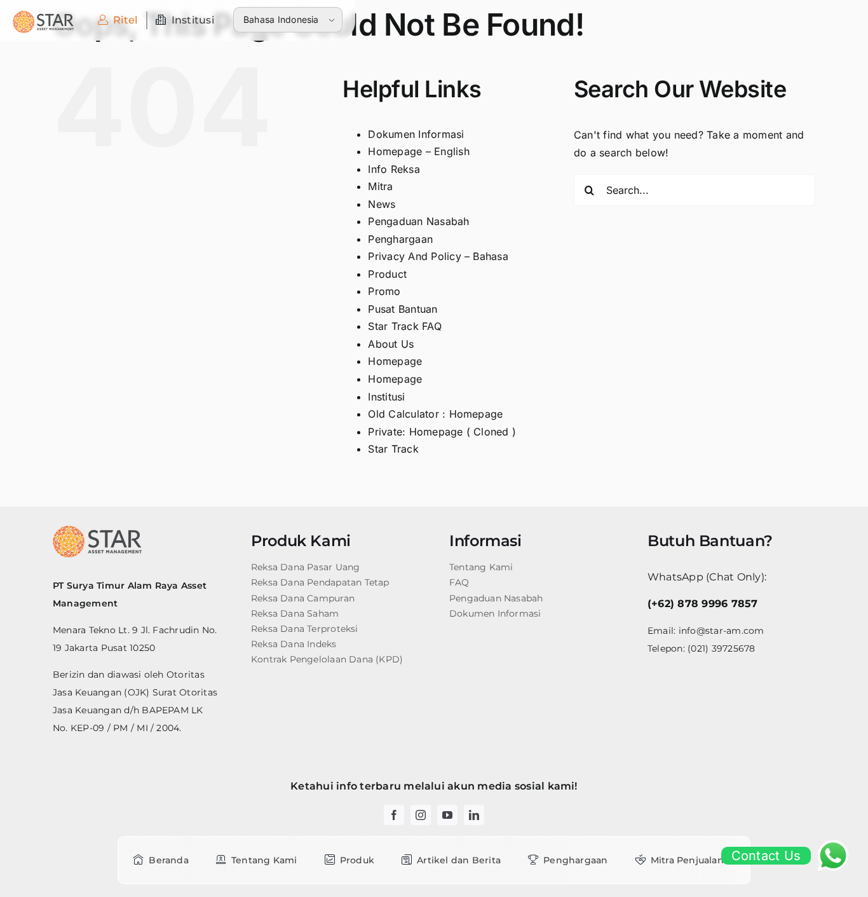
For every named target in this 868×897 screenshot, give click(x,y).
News (381, 204)
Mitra (380, 186)
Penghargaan (400, 239)
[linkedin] (474, 815)
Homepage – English (418, 151)
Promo (384, 291)
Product (387, 274)
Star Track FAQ (404, 326)
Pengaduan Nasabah (418, 221)
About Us (391, 344)
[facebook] (394, 815)
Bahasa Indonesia (281, 19)
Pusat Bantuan (402, 309)
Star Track (393, 448)
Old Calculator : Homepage (435, 413)
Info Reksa (393, 169)
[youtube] (447, 815)
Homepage (395, 361)
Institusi (386, 396)
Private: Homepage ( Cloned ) (442, 431)
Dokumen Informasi (416, 134)
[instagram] (420, 815)
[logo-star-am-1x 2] (43, 16)
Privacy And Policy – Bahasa (438, 256)
